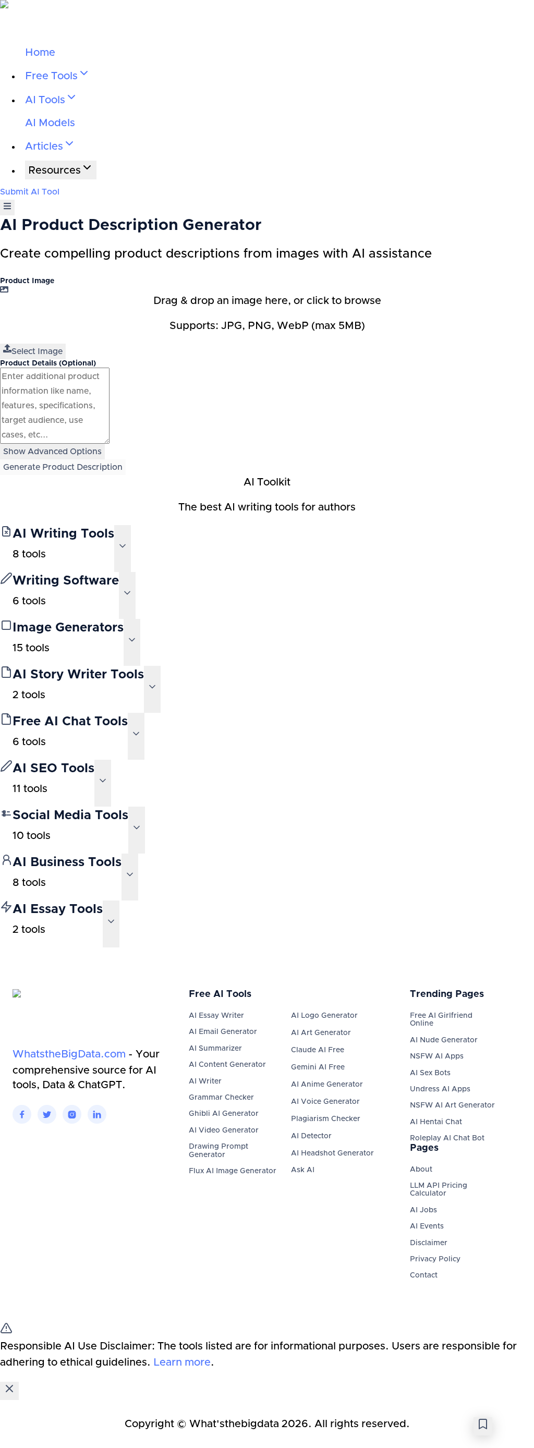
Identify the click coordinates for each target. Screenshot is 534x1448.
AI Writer (205, 1081)
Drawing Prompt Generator (218, 1150)
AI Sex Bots (430, 1073)
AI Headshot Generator (332, 1153)
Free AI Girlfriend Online (441, 1019)
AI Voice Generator (325, 1101)
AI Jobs (423, 1210)
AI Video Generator (224, 1130)
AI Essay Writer (216, 1015)
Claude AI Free (317, 1050)
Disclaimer (428, 1243)
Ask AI (302, 1170)
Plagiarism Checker (325, 1119)
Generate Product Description (63, 467)
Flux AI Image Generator (232, 1171)
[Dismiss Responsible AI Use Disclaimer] (9, 1391)
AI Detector (311, 1136)
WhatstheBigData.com (69, 1054)
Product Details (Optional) (48, 363)
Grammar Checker (221, 1097)
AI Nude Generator (444, 1040)
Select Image (37, 351)
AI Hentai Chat (436, 1122)
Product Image (27, 281)
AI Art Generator (321, 1033)
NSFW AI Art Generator (452, 1105)
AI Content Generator (227, 1064)
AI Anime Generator (327, 1084)
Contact (424, 1275)
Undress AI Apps (440, 1089)
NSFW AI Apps (437, 1056)
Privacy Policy (435, 1259)
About (421, 1169)
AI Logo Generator (324, 1015)
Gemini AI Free (318, 1067)
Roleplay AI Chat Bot (447, 1138)
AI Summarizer (215, 1048)
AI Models (50, 123)
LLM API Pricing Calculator (438, 1189)
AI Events (427, 1226)
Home (40, 52)
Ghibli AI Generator (224, 1113)
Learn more (182, 1362)
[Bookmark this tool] (483, 1426)
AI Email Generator (223, 1032)
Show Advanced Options (52, 451)
